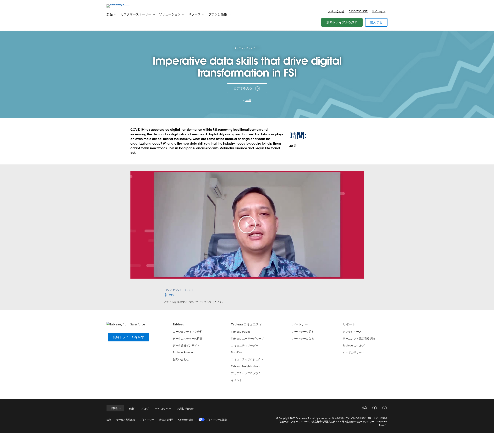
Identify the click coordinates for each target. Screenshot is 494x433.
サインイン (378, 11)
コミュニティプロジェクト (247, 359)
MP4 (171, 294)
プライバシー (147, 419)
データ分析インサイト (186, 345)
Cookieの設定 (185, 419)
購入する (376, 22)
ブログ (145, 408)
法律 (109, 419)
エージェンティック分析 (187, 331)
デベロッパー (163, 408)
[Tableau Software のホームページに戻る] (123, 4)
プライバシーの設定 (216, 419)
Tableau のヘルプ (354, 345)
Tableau (178, 324)
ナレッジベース (352, 331)
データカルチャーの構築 (187, 338)
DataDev (236, 352)
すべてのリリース (353, 352)
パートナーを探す (303, 331)
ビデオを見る (242, 88)
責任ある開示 (166, 419)
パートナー (300, 324)
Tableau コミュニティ (246, 324)
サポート (349, 324)
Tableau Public (240, 331)
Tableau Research (184, 352)
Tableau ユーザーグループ (247, 338)
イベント (236, 380)
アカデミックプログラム (246, 373)
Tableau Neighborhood (246, 366)
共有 (248, 100)
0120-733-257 (358, 11)
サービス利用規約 (125, 419)
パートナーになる (303, 338)
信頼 (131, 408)
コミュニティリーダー (244, 345)
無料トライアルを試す (342, 22)
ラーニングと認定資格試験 (359, 338)
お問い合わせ (336, 11)
